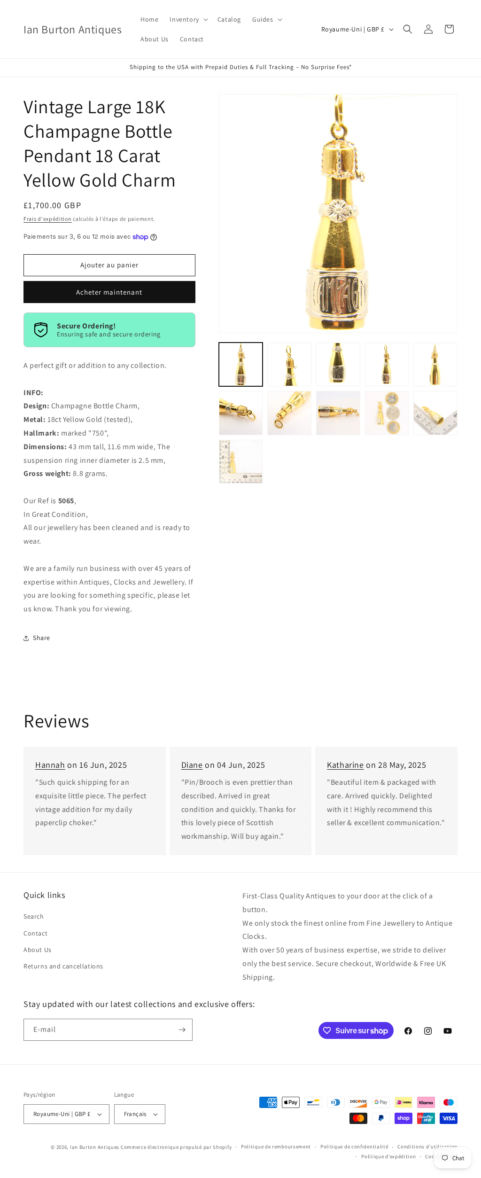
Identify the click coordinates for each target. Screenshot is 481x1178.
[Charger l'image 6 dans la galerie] (241, 413)
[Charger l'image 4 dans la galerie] (387, 365)
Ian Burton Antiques (94, 1147)
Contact (35, 933)
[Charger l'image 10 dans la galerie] (435, 413)
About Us (37, 949)
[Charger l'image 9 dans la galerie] (387, 413)
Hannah (50, 764)
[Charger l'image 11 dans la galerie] (241, 462)
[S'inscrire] (181, 1030)
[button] (187, 19)
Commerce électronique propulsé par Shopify (176, 1147)
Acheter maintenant (109, 292)
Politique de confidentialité (354, 1146)
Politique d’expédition (388, 1156)
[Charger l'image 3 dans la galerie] (338, 365)
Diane (192, 764)
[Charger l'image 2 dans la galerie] (289, 365)
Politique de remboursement (276, 1146)
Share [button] (41, 637)
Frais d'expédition (47, 218)
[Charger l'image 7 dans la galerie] (289, 413)
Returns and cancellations (63, 966)
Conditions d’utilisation (427, 1146)
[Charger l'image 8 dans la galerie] (338, 413)
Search (33, 916)
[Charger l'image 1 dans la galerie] (241, 365)
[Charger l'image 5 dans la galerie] (435, 365)
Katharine (345, 764)
